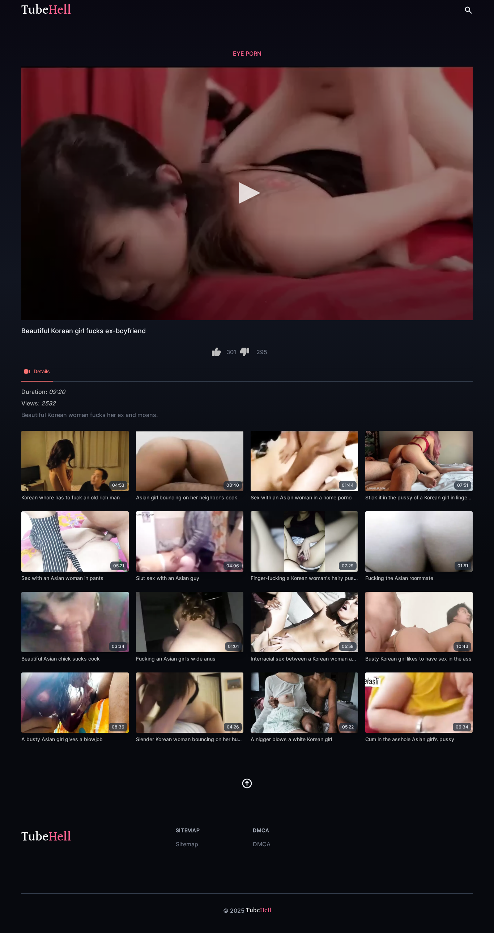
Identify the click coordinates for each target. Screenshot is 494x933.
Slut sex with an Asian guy (167, 578)
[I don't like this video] (244, 352)
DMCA (262, 844)
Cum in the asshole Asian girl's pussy (409, 739)
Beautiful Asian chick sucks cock (60, 658)
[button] (247, 193)
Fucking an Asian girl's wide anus (176, 658)
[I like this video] (216, 352)
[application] (247, 193)
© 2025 (233, 910)
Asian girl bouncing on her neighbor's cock (186, 497)
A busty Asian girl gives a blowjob (62, 739)
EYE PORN (247, 53)
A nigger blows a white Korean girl (291, 739)
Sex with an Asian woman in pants (62, 578)
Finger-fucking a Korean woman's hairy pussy (305, 578)
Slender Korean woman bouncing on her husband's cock (203, 739)
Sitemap (187, 844)
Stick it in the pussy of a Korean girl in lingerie (419, 497)
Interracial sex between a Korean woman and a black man (319, 658)
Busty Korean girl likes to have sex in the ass (418, 658)
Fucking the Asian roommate (399, 578)
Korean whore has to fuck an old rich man (70, 497)
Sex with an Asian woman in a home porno (301, 497)
